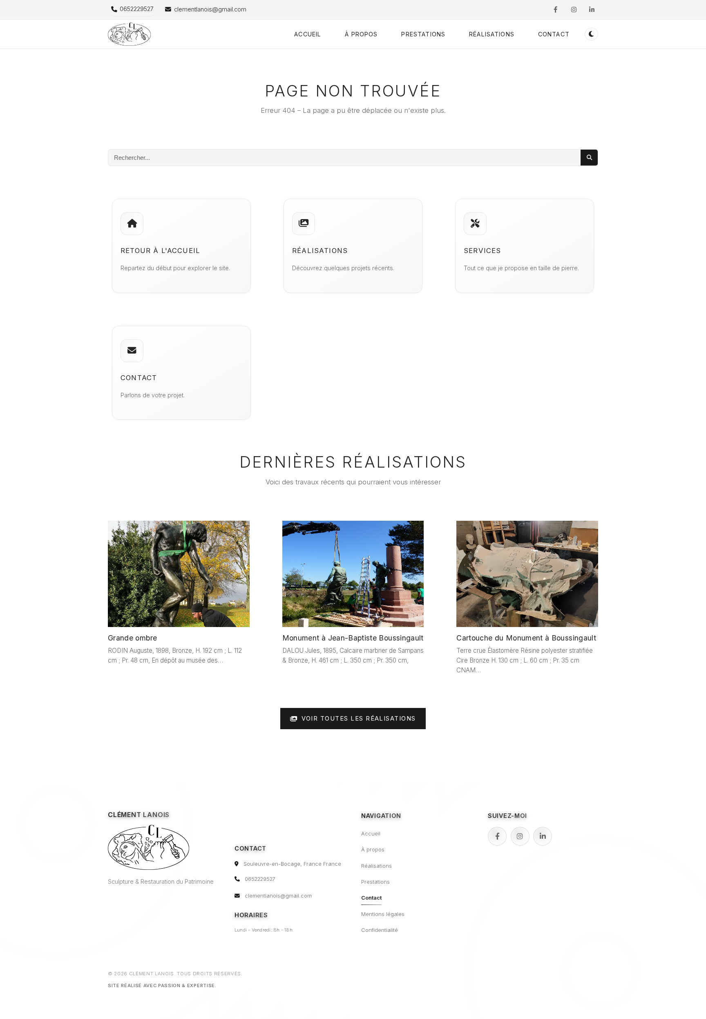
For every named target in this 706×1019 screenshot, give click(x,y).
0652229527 (260, 879)
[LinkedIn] (542, 836)
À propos (361, 34)
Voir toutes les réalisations (359, 718)
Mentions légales (382, 914)
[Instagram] (520, 836)
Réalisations (491, 34)
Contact (554, 34)
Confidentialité (379, 930)
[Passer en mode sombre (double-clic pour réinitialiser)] (591, 34)
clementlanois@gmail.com (278, 896)
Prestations (423, 34)
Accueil (307, 34)
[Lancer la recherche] (589, 158)
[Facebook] (497, 836)
